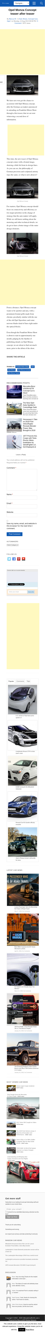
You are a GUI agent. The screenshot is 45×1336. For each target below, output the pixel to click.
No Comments (26, 911)
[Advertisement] (22, 52)
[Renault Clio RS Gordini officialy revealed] (23, 806)
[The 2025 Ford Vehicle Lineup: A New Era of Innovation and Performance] (11, 1133)
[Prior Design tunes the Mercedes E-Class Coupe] (23, 1108)
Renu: (14, 1276)
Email (10, 503)
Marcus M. (12, 19)
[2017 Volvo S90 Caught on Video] (11, 1124)
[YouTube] (23, 559)
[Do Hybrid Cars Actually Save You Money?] (23, 969)
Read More (30, 1329)
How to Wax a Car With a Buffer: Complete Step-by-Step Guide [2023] (25, 1141)
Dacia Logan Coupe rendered (25, 1086)
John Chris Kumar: (17, 1304)
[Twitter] (9, 559)
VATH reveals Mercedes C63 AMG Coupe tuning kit (20, 1265)
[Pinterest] (18, 559)
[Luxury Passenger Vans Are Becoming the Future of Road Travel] (23, 889)
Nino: (13, 1283)
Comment (11, 468)
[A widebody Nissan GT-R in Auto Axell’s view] (23, 735)
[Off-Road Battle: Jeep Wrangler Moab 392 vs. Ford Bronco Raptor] (23, 1009)
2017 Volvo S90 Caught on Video (26, 1122)
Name (10, 494)
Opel (8, 21)
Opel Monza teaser (13, 373)
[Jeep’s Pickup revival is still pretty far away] (23, 842)
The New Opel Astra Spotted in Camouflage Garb (30, 405)
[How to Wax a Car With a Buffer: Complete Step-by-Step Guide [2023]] (11, 1141)
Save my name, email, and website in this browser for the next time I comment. (22, 526)
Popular (11, 681)
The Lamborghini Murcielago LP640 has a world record (21, 1255)
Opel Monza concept (24, 370)
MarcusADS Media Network (26, 1320)
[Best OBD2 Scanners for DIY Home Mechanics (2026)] (23, 929)
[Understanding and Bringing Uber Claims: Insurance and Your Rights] (23, 1172)
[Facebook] (14, 559)
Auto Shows (23, 19)
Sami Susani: (16, 1297)
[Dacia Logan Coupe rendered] (11, 1088)
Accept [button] (22, 1329)
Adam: (14, 1290)
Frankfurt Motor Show (22, 366)
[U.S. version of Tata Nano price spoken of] (23, 699)
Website (10, 512)
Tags (28, 681)
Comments (20, 681)
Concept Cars (33, 19)
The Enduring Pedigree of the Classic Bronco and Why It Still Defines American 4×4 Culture (26, 1068)
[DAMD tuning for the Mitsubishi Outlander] (23, 771)
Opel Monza (11, 370)
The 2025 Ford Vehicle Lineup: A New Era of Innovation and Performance (26, 1133)
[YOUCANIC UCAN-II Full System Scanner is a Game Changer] (11, 1150)
